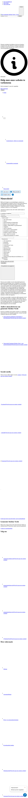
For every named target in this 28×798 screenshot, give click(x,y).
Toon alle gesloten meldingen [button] (7, 48)
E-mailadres (6, 213)
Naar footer (6, 3)
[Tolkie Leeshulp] (25, 795)
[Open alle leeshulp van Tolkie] (13, 195)
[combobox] (11, 16)
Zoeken (2, 16)
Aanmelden (3, 263)
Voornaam (3, 215)
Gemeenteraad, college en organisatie (14, 140)
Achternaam (3, 216)
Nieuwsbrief (6, 188)
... (4, 118)
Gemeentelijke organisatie (12, 163)
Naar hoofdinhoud (7, 1)
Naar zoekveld (6, 4)
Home (4, 92)
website (19, 374)
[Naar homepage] (10, 14)
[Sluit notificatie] (25, 787)
